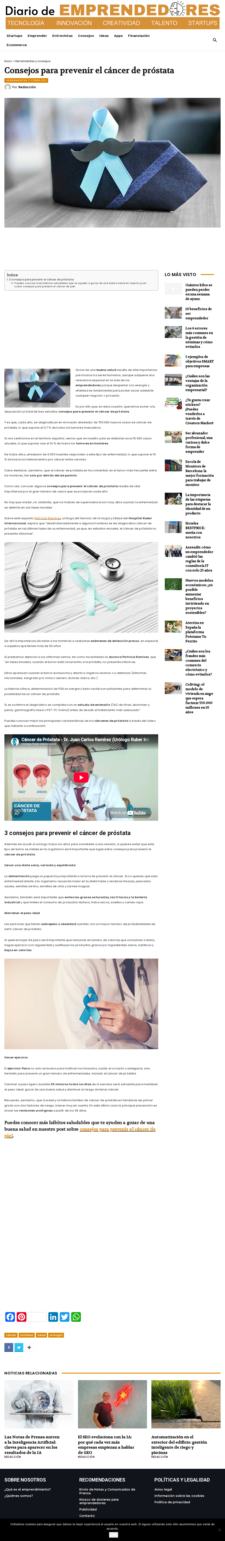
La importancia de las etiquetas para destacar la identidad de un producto (198, 504)
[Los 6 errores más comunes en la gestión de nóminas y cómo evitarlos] (173, 332)
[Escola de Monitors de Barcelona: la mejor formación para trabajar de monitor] (173, 466)
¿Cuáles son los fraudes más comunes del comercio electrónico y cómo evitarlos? (198, 663)
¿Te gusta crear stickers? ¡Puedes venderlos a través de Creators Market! (199, 411)
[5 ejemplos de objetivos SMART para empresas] (173, 361)
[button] (215, 40)
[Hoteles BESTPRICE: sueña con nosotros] (173, 527)
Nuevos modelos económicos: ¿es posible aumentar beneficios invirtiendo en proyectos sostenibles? (199, 596)
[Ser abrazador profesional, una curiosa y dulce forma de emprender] (173, 437)
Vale (113, 1535)
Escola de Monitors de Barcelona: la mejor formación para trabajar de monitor (199, 473)
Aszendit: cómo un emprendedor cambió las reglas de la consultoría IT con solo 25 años (199, 559)
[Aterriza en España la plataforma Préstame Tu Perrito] (173, 627)
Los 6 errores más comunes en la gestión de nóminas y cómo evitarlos (199, 337)
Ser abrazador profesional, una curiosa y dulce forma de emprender (198, 442)
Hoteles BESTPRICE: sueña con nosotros (195, 530)
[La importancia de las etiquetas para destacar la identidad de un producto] (173, 499)
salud (41, 1335)
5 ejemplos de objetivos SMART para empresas (199, 361)
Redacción (27, 87)
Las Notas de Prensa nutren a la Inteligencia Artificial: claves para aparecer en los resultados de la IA (32, 1445)
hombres (26, 1335)
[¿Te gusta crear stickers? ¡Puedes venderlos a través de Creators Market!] (173, 404)
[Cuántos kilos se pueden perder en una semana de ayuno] (173, 289)
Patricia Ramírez (47, 518)
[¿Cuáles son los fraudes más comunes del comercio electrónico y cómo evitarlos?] (173, 655)
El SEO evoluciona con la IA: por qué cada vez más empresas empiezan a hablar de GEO (106, 1445)
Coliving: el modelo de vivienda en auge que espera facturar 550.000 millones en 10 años (199, 698)
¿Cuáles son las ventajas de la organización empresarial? (197, 383)
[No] (219, 1530)
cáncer (11, 1335)
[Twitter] (19, 1347)
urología (56, 1335)
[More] (29, 1347)
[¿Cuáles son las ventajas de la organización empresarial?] (173, 380)
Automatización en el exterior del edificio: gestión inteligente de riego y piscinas (179, 1445)
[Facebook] (8, 1347)
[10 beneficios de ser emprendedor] (173, 313)
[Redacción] (8, 87)
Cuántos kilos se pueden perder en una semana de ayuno (198, 292)
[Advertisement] (81, 324)
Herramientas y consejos (33, 61)
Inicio (8, 61)
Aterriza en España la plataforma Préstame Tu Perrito (195, 632)
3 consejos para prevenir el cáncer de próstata (41, 279)
